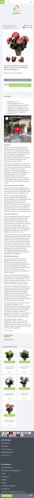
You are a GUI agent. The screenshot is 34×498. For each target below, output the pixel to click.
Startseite (5, 25)
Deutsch (27, 27)
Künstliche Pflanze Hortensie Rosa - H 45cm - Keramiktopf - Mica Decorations (10, 27)
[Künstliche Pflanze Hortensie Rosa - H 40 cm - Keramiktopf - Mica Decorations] (9, 408)
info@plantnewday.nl (7, 452)
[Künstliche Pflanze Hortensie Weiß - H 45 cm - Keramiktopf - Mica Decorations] (9, 382)
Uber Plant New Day (7, 467)
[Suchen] (31, 2)
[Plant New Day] (17, 9)
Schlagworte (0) (9, 339)
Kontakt (3, 473)
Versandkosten (5, 489)
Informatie (7, 96)
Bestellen (4, 479)
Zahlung (3, 482)
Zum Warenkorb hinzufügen (20, 85)
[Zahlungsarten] (17, 434)
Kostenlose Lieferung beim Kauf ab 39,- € (13, 492)
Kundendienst (5, 476)
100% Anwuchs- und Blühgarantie (10, 470)
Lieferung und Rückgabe (8, 486)
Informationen (9, 362)
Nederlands (29, 25)
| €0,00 (7, 496)
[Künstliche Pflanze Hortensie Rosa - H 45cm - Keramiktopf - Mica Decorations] (17, 43)
